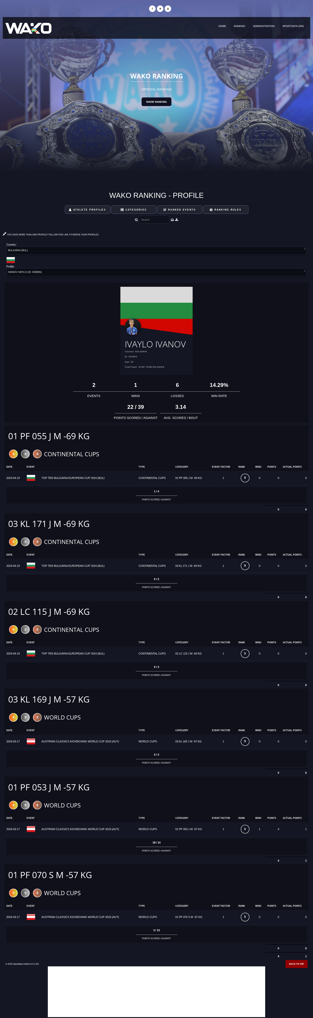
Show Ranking (156, 101)
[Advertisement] (156, 991)
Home (222, 26)
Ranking (239, 26)
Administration (264, 26)
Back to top (296, 964)
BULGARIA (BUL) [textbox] (18, 250)
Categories (135, 209)
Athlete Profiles (89, 209)
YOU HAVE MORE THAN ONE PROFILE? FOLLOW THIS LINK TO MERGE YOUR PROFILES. (53, 234)
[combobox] (156, 251)
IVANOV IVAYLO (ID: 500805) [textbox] (25, 272)
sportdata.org (293, 26)
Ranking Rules (227, 209)
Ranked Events (181, 209)
